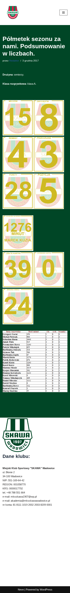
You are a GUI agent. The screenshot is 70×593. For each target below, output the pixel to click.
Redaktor (14, 60)
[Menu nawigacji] (63, 12)
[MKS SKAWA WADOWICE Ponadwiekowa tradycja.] (13, 12)
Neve (21, 589)
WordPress (46, 589)
